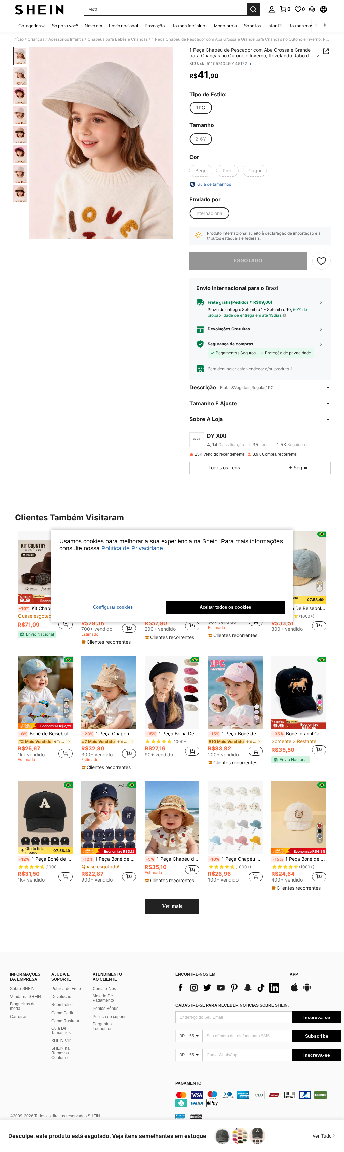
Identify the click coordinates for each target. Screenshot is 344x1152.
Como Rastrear (65, 1021)
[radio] (200, 108)
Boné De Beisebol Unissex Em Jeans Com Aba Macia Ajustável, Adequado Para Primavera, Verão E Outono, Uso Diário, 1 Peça (299, 608)
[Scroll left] (316, 25)
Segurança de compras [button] (230, 344)
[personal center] (272, 9)
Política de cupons (109, 1016)
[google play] (307, 990)
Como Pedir (62, 1013)
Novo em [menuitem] (93, 25)
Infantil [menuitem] (274, 25)
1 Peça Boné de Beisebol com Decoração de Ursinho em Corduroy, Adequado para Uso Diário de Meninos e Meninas (299, 859)
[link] (285, 9)
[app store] (294, 990)
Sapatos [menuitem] (252, 25)
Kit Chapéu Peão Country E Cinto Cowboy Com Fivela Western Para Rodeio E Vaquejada (46, 608)
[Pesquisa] (253, 9)
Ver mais (172, 906)
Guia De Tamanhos (61, 1030)
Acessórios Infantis (66, 39)
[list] (229, 988)
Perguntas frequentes (102, 1026)
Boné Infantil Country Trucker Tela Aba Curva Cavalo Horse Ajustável (299, 733)
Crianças (36, 39)
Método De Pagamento (103, 998)
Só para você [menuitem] (65, 25)
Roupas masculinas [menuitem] (307, 25)
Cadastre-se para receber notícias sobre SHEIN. (232, 1005)
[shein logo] (39, 9)
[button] (312, 9)
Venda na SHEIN (25, 996)
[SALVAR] (321, 261)
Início (18, 39)
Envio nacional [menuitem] (123, 25)
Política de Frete (66, 988)
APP (294, 974)
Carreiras (18, 1016)
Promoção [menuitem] (155, 25)
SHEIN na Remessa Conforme (60, 1053)
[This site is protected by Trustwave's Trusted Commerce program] (180, 1116)
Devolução (61, 996)
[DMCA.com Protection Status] (196, 1116)
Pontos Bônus (105, 1008)
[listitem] (45, 584)
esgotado (248, 260)
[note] (45, 599)
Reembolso (62, 1004)
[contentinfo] (258, 1099)
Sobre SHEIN (22, 988)
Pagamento (188, 1083)
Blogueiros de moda (23, 1006)
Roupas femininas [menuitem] (189, 25)
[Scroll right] (324, 25)
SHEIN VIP (61, 1040)
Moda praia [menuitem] (225, 25)
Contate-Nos (104, 988)
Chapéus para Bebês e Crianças (118, 39)
